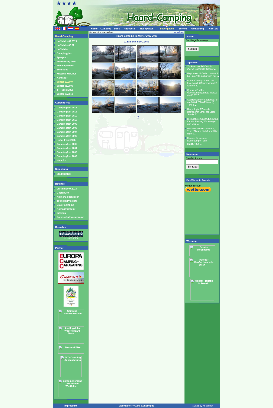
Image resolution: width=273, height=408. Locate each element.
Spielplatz (62, 57)
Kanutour (62, 77)
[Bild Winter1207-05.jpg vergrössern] (103, 78)
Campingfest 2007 (67, 132)
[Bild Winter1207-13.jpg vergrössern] (103, 112)
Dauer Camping (65, 205)
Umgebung (197, 28)
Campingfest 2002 (67, 156)
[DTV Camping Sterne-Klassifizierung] (71, 306)
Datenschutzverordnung (70, 217)
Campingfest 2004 (67, 148)
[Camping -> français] (64, 29)
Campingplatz (64, 53)
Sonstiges (62, 69)
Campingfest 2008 (67, 128)
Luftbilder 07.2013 (66, 41)
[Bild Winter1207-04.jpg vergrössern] (170, 61)
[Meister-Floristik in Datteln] (202, 299)
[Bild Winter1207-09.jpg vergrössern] (103, 95)
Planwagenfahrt (65, 65)
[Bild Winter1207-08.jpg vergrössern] (170, 78)
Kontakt (213, 28)
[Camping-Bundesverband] (71, 323)
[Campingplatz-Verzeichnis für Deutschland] (71, 282)
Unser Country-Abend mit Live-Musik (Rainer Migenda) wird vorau (202, 83)
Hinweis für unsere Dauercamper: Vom (197, 141)
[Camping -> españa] (77, 29)
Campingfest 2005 (67, 144)
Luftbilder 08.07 (65, 45)
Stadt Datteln (64, 174)
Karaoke (61, 160)
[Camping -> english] (58, 29)
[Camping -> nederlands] (70, 29)
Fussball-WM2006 (66, 73)
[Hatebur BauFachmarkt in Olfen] (202, 276)
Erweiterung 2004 (66, 61)
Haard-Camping (64, 36)
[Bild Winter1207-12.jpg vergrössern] (170, 95)
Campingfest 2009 (67, 123)
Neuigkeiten (147, 28)
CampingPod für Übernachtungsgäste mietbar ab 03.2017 (202, 92)
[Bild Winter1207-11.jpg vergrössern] (148, 95)
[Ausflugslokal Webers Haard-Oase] (71, 342)
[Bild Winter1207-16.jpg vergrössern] (170, 112)
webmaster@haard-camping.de (136, 405)
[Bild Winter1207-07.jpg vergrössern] (148, 78)
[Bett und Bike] (71, 352)
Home (94, 28)
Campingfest (62, 102)
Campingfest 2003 (67, 152)
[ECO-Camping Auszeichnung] (71, 376)
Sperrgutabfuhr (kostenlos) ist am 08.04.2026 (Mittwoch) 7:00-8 (202, 102)
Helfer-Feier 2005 (66, 140)
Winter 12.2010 (65, 94)
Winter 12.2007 (65, 81)
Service (183, 28)
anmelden (179, 32)
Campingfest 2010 (67, 119)
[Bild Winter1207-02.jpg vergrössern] (125, 61)
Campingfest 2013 (67, 107)
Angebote (129, 28)
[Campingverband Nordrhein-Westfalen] (71, 396)
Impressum (70, 405)
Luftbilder (62, 49)
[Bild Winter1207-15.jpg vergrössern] (148, 112)
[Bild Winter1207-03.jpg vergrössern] (148, 61)
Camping (105, 28)
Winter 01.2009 (65, 86)
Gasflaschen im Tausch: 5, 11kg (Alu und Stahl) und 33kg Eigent (202, 131)
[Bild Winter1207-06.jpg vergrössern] (125, 78)
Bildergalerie (167, 28)
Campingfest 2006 (67, 136)
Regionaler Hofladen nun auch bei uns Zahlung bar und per (203, 74)
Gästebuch (62, 192)
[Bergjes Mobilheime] (202, 255)
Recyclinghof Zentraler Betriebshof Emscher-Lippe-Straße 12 (201, 112)
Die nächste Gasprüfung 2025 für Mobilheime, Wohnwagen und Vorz (202, 121)
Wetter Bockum (193, 185)
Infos (117, 28)
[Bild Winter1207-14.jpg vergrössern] (125, 112)
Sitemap (61, 213)
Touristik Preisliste (66, 201)
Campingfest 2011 (66, 115)
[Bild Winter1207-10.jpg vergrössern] (125, 95)
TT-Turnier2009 (65, 90)
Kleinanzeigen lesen (67, 196)
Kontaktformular (65, 209)
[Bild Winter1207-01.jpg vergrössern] (103, 61)
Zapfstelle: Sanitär (201, 67)
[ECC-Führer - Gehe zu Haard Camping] (71, 269)
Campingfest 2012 (67, 111)
